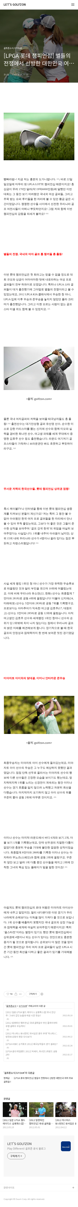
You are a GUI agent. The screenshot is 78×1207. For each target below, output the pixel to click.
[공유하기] (16, 994)
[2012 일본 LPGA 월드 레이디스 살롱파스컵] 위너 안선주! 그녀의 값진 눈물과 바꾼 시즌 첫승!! (30, 1014)
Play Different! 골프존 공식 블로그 (26, 1148)
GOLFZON (9, 1193)
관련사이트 (9, 1187)
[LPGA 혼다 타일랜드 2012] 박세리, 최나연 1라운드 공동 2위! (31, 1053)
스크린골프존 (10, 1199)
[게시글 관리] (20, 994)
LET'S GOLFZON (15, 5)
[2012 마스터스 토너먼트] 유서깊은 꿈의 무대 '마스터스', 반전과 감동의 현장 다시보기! (31, 1035)
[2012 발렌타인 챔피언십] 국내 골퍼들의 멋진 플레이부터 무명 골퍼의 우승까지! (31, 1024)
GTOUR (23, 1005)
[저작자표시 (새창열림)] (41, 994)
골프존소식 (11, 1005)
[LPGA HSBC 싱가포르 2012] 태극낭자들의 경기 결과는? (32, 1043)
